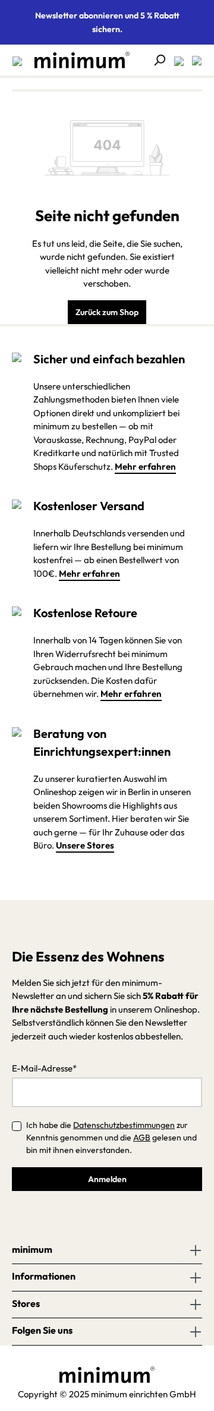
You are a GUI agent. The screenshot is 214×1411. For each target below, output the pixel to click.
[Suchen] (155, 60)
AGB (141, 1137)
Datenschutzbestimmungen (124, 1125)
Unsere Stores (85, 845)
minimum (32, 1249)
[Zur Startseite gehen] (76, 60)
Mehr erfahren (145, 466)
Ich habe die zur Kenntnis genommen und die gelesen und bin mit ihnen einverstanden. (111, 1137)
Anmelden (107, 1179)
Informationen (43, 1276)
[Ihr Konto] (175, 60)
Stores (26, 1303)
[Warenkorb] (193, 60)
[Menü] (17, 60)
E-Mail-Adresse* (44, 1068)
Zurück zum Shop (107, 312)
